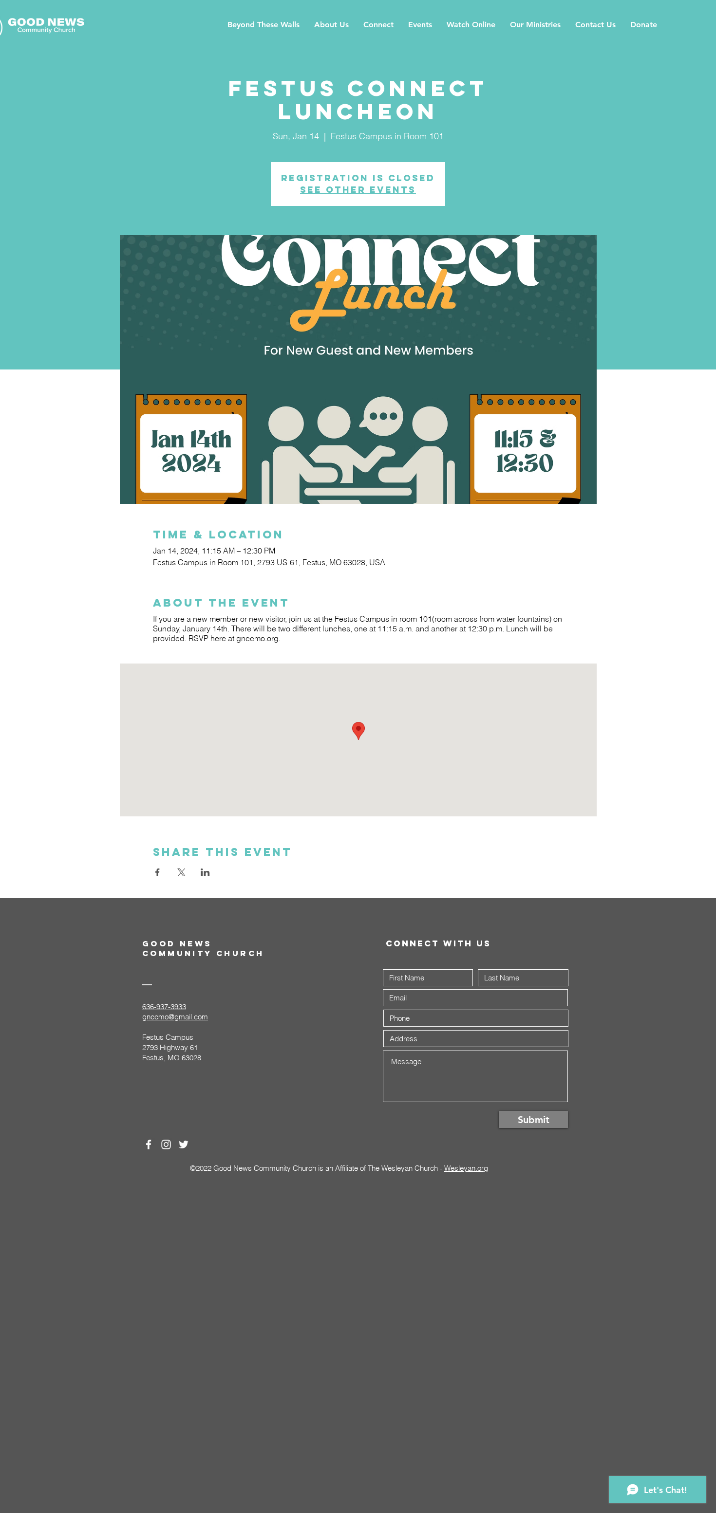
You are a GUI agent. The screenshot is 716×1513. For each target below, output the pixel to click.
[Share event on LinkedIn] (205, 872)
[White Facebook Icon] (148, 1144)
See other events (358, 189)
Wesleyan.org (466, 1168)
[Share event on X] (181, 872)
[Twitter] (183, 1144)
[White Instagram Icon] (166, 1144)
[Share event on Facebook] (157, 872)
